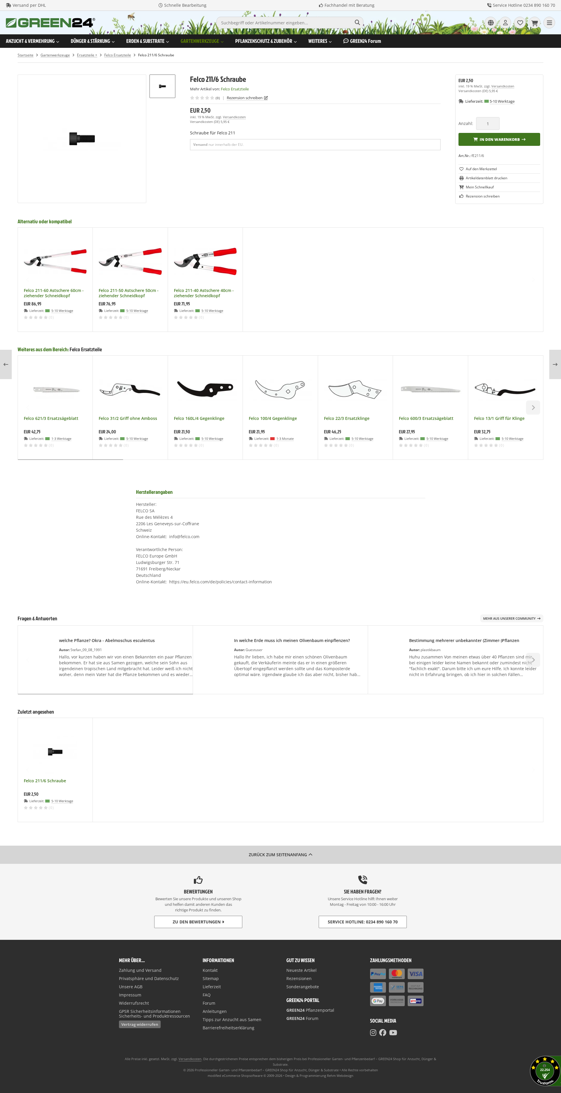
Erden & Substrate (145, 41)
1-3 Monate (285, 438)
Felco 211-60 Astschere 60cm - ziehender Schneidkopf (54, 293)
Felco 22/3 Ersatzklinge (346, 418)
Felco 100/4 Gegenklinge (273, 418)
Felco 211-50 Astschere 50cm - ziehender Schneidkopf (129, 293)
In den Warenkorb (499, 139)
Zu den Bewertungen (197, 922)
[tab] (70, 464)
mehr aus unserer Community (509, 618)
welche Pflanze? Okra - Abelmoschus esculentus (107, 640)
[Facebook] (382, 1032)
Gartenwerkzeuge (200, 41)
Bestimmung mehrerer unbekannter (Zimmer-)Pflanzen (464, 640)
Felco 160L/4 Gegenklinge (199, 418)
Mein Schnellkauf (480, 187)
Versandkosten (234, 117)
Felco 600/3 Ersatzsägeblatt (426, 418)
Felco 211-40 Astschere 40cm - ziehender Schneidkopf (204, 293)
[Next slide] (533, 280)
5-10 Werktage (502, 101)
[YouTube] (393, 1032)
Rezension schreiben (245, 97)
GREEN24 (365, 41)
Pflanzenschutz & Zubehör (263, 41)
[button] (162, 86)
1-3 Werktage (61, 438)
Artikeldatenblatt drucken (486, 177)
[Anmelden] (505, 22)
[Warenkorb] (534, 22)
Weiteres (317, 41)
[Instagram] (373, 1032)
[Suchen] (357, 22)
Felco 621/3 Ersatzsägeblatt (51, 418)
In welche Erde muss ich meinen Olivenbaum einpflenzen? (292, 640)
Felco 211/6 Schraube (45, 780)
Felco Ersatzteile (86, 349)
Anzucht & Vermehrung (30, 41)
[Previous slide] (28, 280)
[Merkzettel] (520, 22)
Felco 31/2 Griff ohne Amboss (128, 418)
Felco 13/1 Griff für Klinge (499, 418)
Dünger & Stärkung (90, 41)
